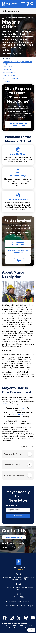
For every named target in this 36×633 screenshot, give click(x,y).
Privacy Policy (24, 628)
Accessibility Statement (14, 625)
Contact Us (7, 81)
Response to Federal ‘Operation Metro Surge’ (17, 63)
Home (3, 17)
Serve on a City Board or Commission (18, 252)
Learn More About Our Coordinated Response (18, 124)
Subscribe (18, 516)
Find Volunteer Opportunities (18, 244)
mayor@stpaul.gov (18, 543)
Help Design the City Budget (18, 260)
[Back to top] (31, 630)
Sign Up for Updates (10, 78)
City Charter (6, 404)
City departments (16, 414)
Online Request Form (14, 537)
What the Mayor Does (11, 76)
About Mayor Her (9, 73)
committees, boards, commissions (18, 419)
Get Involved (7, 70)
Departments (11, 17)
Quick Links (7, 67)
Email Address (11, 506)
